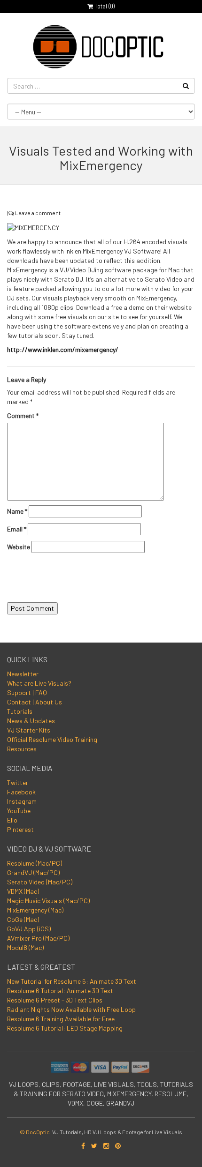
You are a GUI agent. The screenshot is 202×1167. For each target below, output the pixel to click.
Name (17, 511)
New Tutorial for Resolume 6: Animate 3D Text (71, 981)
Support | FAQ (27, 692)
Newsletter (23, 674)
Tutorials (19, 711)
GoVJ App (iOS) (29, 929)
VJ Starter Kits (28, 730)
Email (16, 529)
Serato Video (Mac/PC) (39, 882)
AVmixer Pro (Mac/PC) (38, 938)
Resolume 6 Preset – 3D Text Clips (54, 1000)
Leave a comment (38, 212)
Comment (23, 415)
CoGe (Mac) (23, 919)
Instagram (22, 801)
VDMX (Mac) (23, 891)
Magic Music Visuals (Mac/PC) (48, 901)
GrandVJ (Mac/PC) (33, 872)
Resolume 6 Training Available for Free (61, 1019)
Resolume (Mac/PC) (34, 863)
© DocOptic (35, 1132)
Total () (104, 6)
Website (18, 547)
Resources (22, 749)
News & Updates (31, 721)
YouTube (19, 811)
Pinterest (20, 829)
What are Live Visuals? (39, 683)
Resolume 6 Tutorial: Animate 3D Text (60, 991)
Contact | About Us (34, 702)
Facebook (21, 792)
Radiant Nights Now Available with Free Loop (71, 1009)
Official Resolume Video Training (52, 739)
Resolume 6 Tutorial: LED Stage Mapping (65, 1028)
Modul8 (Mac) (25, 947)
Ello (12, 820)
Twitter (17, 782)
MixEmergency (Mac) (35, 910)
